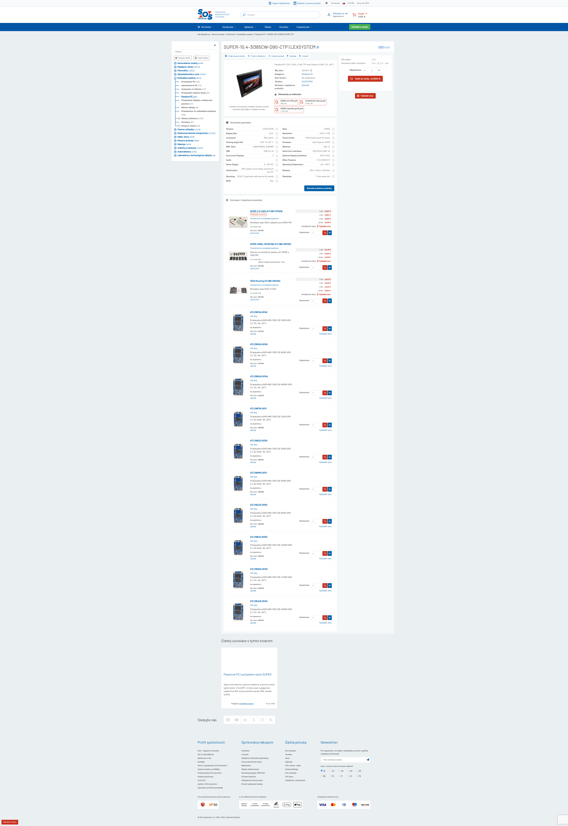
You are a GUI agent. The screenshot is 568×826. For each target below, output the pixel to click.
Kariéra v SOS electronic (207, 784)
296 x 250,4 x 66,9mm (320, 170)
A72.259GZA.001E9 (258, 440)
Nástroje (184, 144)
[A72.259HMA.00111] (238, 483)
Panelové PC (260, 34)
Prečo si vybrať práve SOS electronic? (212, 765)
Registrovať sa (338, 16)
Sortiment (231, 34)
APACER (253, 334)
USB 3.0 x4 (268, 151)
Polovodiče (186, 70)
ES (350, 776)
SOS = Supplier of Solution (208, 750)
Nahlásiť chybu (10, 822)
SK (324, 770)
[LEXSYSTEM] (384, 47)
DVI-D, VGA (325, 155)
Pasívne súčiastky (189, 129)
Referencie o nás (204, 758)
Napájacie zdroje (189, 66)
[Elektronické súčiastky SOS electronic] (214, 14)
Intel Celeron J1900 (321, 142)
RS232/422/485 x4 (321, 151)
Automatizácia (187, 151)
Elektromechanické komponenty (196, 133)
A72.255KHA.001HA (259, 376)
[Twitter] (254, 720)
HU (342, 770)
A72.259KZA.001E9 (258, 537)
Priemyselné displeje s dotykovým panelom (196, 102)
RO (324, 776)
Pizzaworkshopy (291, 769)
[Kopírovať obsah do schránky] (318, 47)
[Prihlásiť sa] (329, 16)
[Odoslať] (367, 759)
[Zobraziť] (330, 232)
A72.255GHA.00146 (258, 344)
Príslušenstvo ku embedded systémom (198, 113)
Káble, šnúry (186, 136)
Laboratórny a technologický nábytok (196, 155)
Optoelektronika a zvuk (192, 74)
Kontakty (201, 762)
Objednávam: (304, 232)
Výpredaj (288, 762)
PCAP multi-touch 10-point (318, 137)
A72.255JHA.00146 (258, 601)
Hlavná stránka (218, 34)
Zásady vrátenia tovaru (250, 769)
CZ (332, 770)
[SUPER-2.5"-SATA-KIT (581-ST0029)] (238, 222)
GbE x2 (326, 146)
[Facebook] (228, 720)
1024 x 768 (325, 133)
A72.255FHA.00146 (258, 312)
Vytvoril (229, 817)
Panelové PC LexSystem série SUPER (247, 674)
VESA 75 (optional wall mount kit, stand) (255, 176)
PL (332, 776)
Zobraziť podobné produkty (319, 188)
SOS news (289, 776)
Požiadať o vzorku (359, 26)
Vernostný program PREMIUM (253, 773)
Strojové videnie (190, 125)
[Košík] (354, 14)
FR (359, 776)
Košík (361, 13)
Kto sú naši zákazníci (206, 754)
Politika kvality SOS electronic (210, 773)
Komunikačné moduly (190, 63)
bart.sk (237, 817)
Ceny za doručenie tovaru (251, 762)
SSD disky (253, 316)
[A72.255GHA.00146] (238, 355)
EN (350, 770)
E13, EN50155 (323, 160)
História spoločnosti (205, 776)
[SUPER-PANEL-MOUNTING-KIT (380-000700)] (238, 256)
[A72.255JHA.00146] (238, 612)
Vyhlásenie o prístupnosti (295, 780)
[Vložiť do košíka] (324, 232)
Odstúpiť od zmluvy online (252, 780)
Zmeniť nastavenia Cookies (252, 784)
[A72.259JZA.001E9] (238, 515)
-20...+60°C (325, 164)
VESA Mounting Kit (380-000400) (265, 281)
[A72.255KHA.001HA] (238, 387)
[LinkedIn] (245, 720)
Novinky (288, 754)
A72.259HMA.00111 (258, 472)
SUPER (327, 129)
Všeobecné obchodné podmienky (254, 758)
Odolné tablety (189, 107)
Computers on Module (193, 89)
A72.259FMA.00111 (258, 408)
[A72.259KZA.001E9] (238, 547)
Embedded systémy (245, 34)
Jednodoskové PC (191, 85)
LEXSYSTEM (307, 81)
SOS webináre (291, 773)
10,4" (271, 133)
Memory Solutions (192, 118)
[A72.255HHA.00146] (238, 580)
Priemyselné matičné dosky (195, 92)
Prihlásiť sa (338, 13)
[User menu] (346, 13)
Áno (271, 180)
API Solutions (290, 750)
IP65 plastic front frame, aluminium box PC (257, 170)
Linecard (244, 754)
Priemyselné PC (190, 81)
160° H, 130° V (266, 142)
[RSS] (271, 720)
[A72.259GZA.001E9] (238, 451)
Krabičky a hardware (190, 147)
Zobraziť (305, 85)
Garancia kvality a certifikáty (209, 769)
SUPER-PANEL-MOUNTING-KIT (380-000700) (270, 244)
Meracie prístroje (188, 140)
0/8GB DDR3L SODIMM (263, 146)
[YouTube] (236, 720)
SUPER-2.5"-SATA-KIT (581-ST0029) (266, 211)
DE (359, 770)
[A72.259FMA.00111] (238, 419)
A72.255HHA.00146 (258, 569)
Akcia (287, 758)
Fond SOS (202, 780)
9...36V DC (268, 164)
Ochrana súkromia (248, 776)
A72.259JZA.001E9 (258, 505)
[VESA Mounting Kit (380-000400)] (238, 290)
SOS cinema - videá (293, 765)
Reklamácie (246, 765)
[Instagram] (262, 720)
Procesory (187, 122)
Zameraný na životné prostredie (210, 787)
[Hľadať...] (244, 14)
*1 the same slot (322, 176)
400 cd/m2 (268, 137)
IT (341, 776)
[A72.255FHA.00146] (238, 323)
